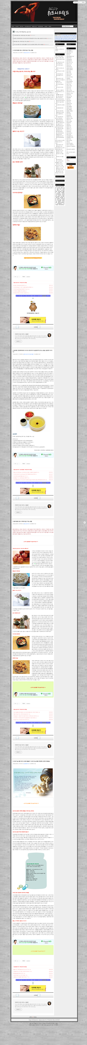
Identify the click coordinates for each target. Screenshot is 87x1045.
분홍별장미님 (70, 135)
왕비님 (69, 124)
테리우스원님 (70, 118)
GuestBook (40, 26)
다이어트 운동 (60, 99)
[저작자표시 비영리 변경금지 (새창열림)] (28, 276)
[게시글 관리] (19, 277)
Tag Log (21, 26)
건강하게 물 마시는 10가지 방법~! (19, 975)
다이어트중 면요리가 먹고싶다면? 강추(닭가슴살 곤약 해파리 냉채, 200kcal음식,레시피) (29, 479)
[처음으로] (43, 12)
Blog (13, 26)
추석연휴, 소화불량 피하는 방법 (19, 290)
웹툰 (58, 81)
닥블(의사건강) (70, 137)
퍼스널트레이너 (59, 203)
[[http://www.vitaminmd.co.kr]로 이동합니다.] (33, 455)
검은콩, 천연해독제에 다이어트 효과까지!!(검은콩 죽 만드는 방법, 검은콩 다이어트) (32, 38)
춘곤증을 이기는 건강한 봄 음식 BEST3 (20, 477)
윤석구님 (69, 119)
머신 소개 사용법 (61, 79)
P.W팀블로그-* (70, 50)
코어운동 (58, 192)
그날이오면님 (70, 76)
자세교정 (59, 159)
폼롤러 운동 (60, 94)
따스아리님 (70, 90)
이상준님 (69, 71)
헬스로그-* (70, 128)
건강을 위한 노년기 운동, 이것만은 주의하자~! (21, 971)
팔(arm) (59, 134)
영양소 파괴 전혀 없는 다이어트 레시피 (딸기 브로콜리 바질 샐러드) (25, 472)
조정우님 (69, 87)
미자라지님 (70, 79)
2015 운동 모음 (61, 100)
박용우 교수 (60, 150)
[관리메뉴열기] (85, 522)
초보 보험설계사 (71, 144)
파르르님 (69, 104)
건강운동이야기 (26, 763)
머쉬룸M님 (70, 109)
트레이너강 (60, 163)
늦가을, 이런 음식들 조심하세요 (19, 285)
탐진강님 (69, 65)
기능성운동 (60, 116)
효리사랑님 (70, 85)
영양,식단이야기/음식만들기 (29, 354)
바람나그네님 (70, 93)
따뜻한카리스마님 (71, 91)
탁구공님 (69, 134)
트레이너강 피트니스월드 (22, 334)
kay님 (69, 141)
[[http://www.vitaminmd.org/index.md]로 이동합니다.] (33, 694)
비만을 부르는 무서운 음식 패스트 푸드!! (20, 719)
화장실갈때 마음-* (71, 56)
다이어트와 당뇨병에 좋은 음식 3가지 (20, 476)
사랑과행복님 (70, 81)
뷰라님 (69, 54)
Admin (45, 26)
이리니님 (69, 88)
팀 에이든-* (70, 57)
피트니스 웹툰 (60, 90)
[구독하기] (71, 167)
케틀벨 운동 (60, 121)
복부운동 (62, 192)
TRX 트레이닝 (60, 125)
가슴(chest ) (60, 128)
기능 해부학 (60, 161)
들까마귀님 (70, 116)
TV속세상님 (70, 140)
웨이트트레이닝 (61, 204)
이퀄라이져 (60, 124)
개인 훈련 (59, 63)
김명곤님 (69, 131)
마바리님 (69, 138)
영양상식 (59, 146)
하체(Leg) (60, 131)
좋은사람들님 (70, 110)
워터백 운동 (60, 119)
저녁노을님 (70, 121)
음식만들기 (22, 469)
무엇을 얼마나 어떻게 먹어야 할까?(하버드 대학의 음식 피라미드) (25, 715)
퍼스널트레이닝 (58, 193)
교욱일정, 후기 (60, 169)
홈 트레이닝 (60, 112)
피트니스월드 (59, 56)
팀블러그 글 (59, 162)
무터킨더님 (70, 96)
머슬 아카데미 (60, 172)
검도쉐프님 (70, 66)
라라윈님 (69, 113)
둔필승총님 (70, 59)
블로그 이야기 (60, 166)
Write (50, 26)
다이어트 (58, 187)
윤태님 (69, 112)
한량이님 (69, 125)
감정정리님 (70, 60)
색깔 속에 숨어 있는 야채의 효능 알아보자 (20, 714)
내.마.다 (59, 82)
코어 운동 (59, 97)
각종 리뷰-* (60, 171)
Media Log (34, 26)
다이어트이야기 (60, 140)
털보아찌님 (70, 107)
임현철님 (69, 97)
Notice (16, 26)
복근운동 (61, 197)
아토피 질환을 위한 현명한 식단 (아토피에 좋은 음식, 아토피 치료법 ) (25, 712)
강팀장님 (69, 115)
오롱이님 (69, 94)
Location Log (28, 26)
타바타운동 (60, 191)
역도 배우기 (60, 78)
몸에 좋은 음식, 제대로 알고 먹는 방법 (24, 41)
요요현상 (58, 198)
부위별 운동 (60, 127)
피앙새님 (69, 100)
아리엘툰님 (70, 106)
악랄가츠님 (70, 82)
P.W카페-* (69, 53)
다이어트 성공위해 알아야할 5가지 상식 (20, 289)
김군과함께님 (70, 69)
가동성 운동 (60, 96)
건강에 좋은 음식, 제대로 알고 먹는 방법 (24, 35)
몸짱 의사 (59, 152)
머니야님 (69, 72)
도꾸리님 (69, 84)
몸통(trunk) (60, 135)
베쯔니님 (69, 127)
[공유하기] (17, 277)
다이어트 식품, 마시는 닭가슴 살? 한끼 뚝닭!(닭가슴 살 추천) (24, 474)
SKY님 (69, 99)
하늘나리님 (70, 103)
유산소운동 (62, 196)
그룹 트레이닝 (60, 62)
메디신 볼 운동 (60, 122)
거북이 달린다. (70, 143)
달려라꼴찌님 (70, 68)
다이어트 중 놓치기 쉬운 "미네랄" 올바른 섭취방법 (22, 287)
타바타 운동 (60, 110)
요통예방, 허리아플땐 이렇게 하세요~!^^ (20, 977)
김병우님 (69, 122)
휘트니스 (58, 190)
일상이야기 (60, 168)
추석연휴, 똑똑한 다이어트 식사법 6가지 (20, 292)
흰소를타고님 (70, 51)
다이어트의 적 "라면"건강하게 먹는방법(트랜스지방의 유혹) (24, 717)
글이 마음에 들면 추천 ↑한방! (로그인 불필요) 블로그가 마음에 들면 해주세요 (33, 295)
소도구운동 (59, 118)
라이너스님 (70, 63)
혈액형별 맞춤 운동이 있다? (18, 973)
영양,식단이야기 (27, 52)
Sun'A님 (69, 75)
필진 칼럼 (59, 149)
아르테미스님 (70, 62)
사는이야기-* (60, 165)
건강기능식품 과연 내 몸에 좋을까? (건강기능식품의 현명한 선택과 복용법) (31, 44)
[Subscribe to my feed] (33, 315)
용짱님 (69, 78)
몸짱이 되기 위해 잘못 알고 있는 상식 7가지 (21, 969)
